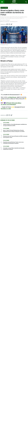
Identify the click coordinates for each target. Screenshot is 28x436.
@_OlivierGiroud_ (12, 97)
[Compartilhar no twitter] (11, 24)
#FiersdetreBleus (16, 103)
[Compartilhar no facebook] (9, 24)
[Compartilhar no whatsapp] (7, 24)
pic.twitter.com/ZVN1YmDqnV (8, 104)
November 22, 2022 (6, 108)
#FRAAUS (8, 103)
